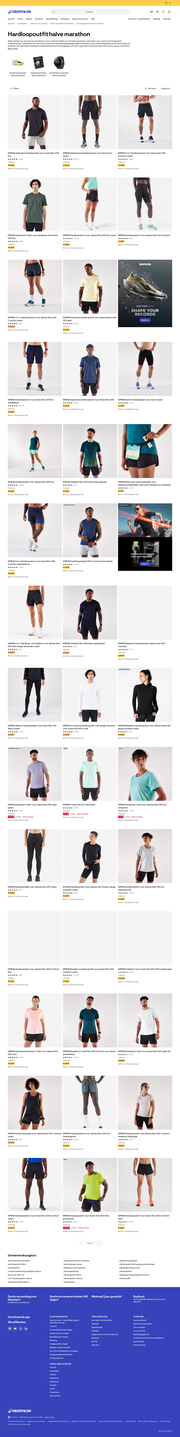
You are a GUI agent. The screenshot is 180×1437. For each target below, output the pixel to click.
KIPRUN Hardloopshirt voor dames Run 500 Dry (31, 482)
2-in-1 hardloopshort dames (20, 1278)
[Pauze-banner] (166, 3)
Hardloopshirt (14, 1268)
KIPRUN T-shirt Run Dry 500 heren (79, 804)
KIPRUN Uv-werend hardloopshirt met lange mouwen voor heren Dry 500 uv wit (89, 727)
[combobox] (166, 88)
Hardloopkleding (71, 1271)
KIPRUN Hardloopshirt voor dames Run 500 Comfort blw (34, 970)
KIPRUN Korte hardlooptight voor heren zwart (140, 399)
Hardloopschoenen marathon (76, 1261)
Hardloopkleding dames (18, 1282)
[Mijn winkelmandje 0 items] (169, 12)
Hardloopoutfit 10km (17, 1264)
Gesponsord (123, 505)
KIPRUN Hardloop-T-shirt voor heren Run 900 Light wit (144, 1051)
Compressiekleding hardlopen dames (24, 1271)
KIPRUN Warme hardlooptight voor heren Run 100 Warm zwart (32, 727)
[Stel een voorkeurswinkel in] (152, 12)
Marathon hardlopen (128, 1261)
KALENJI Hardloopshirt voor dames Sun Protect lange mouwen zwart (89, 888)
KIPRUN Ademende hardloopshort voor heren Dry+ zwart (88, 154)
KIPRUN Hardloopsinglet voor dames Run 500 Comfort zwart (35, 1135)
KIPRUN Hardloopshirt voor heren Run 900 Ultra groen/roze (86, 1217)
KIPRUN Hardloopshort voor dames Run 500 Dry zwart (89, 235)
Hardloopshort (125, 1271)
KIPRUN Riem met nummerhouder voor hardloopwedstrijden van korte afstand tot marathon (144, 483)
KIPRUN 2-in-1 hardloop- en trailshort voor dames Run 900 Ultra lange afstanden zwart (34, 645)
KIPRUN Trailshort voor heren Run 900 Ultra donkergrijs (145, 969)
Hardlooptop (69, 1282)
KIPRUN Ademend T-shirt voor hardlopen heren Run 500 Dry (33, 236)
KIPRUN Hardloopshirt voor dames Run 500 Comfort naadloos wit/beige (144, 1135)
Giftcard (167, 19)
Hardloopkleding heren (129, 1268)
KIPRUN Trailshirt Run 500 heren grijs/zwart (84, 643)
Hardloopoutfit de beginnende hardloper (137, 1264)
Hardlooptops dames (73, 1264)
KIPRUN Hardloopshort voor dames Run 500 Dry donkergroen (86, 1135)
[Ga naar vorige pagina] (81, 1243)
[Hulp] (157, 12)
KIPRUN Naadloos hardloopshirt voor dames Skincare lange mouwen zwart (144, 727)
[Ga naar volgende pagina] (99, 1243)
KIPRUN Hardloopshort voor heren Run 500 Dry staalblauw (31, 401)
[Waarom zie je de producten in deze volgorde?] (146, 88)
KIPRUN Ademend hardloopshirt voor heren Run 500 (88, 399)
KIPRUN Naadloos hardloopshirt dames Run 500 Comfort (142, 645)
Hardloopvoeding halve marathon (38, 74)
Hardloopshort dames (73, 1278)
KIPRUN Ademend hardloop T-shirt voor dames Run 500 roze (33, 1052)
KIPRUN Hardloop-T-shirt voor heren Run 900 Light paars (32, 806)
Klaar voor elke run (16, 1275)
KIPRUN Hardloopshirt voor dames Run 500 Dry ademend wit (141, 888)
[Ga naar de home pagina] (19, 11)
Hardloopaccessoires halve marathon (59, 74)
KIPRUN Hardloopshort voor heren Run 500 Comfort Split (144, 1217)
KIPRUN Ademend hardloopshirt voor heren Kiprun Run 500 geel (90, 319)
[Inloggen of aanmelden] (163, 12)
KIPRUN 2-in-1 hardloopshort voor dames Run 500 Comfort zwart (32, 319)
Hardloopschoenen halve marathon (18, 74)
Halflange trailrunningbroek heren (134, 1275)
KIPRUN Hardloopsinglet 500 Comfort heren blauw (88, 561)
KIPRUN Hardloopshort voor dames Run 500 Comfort (144, 235)
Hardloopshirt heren (72, 1275)
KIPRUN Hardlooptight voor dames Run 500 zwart (32, 887)
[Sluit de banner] (170, 3)
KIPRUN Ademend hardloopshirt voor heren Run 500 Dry (34, 154)
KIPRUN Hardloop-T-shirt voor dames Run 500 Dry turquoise (142, 806)
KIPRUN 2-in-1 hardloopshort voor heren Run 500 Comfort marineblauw (32, 562)
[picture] (35, 122)
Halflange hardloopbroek (75, 1268)
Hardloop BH (124, 1278)
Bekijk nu (145, 320)
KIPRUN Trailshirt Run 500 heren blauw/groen (85, 482)
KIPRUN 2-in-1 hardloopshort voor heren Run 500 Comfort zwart (142, 154)
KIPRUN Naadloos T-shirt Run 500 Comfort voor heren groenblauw (89, 1052)
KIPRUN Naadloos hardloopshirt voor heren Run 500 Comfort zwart (88, 970)
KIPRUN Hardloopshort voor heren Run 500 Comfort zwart (33, 1217)
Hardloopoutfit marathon (19, 1261)
